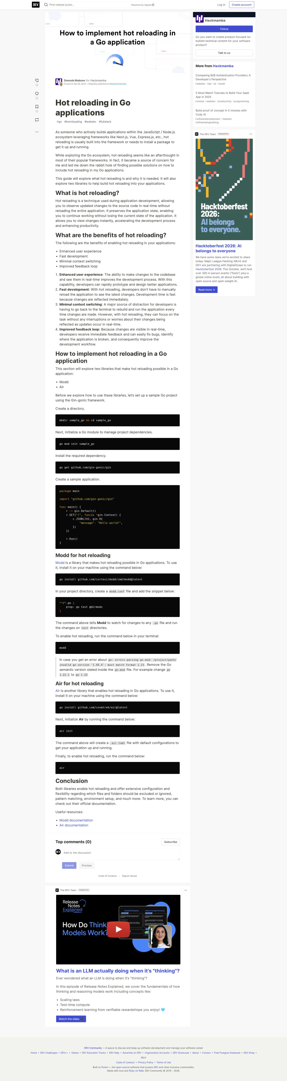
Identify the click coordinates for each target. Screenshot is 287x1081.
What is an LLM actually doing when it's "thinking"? (118, 971)
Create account (241, 4)
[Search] (46, 5)
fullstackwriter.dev (118, 84)
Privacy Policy (145, 1062)
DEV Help (114, 1052)
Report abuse (129, 875)
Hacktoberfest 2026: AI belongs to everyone (218, 248)
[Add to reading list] (37, 108)
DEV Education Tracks (94, 1052)
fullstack (105, 121)
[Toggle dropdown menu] (185, 890)
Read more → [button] (206, 289)
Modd (59, 563)
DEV (156, 1067)
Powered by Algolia (141, 4)
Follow (224, 29)
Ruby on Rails (136, 1070)
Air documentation (73, 825)
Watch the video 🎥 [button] (71, 1019)
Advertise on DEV (132, 1052)
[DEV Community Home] (36, 4)
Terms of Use (164, 1062)
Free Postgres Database (227, 1052)
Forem (104, 1067)
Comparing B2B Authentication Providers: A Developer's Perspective (223, 79)
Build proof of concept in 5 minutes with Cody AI (220, 116)
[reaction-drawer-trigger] (37, 82)
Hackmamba (98, 80)
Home (34, 1052)
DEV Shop (249, 1052)
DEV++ (64, 1052)
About (195, 1052)
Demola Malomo (74, 80)
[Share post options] (37, 132)
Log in (221, 4)
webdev (90, 121)
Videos (75, 1052)
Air (57, 691)
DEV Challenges (48, 1052)
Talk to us (224, 52)
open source (122, 1067)
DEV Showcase (181, 1052)
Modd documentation (76, 820)
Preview (87, 865)
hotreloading (73, 121)
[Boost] (37, 119)
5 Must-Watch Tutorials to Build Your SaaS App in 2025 (222, 97)
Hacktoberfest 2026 (208, 269)
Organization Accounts (157, 1052)
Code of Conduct (107, 875)
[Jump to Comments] (37, 95)
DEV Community (93, 1047)
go (59, 121)
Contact (206, 1052)
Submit (69, 865)
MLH (143, 1057)
